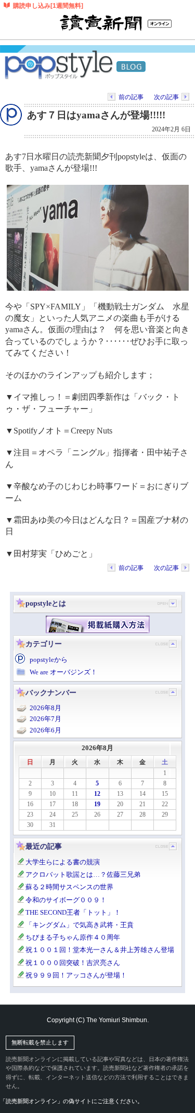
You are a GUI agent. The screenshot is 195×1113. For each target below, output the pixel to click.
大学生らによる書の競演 (62, 862)
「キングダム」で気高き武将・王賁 (79, 925)
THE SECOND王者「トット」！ (73, 912)
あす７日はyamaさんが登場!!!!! (96, 115)
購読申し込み (48, 5)
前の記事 (131, 97)
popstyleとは (45, 603)
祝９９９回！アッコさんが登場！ (76, 975)
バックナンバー (50, 692)
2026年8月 (45, 708)
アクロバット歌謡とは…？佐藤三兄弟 (82, 874)
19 (97, 804)
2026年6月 (45, 730)
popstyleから (49, 659)
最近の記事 (43, 846)
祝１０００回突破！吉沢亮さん (72, 963)
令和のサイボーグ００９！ (66, 900)
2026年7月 (45, 719)
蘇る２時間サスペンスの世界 (69, 887)
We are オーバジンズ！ (63, 672)
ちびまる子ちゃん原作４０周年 (72, 937)
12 (97, 793)
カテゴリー (43, 644)
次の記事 (166, 97)
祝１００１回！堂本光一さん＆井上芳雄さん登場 (99, 950)
